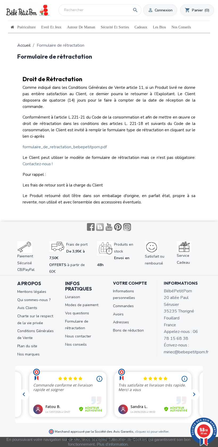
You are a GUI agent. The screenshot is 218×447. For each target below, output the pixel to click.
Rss (100, 227)
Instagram (127, 227)
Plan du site (27, 346)
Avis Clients (27, 307)
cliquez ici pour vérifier (152, 431)
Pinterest (118, 227)
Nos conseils (76, 344)
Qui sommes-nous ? (34, 299)
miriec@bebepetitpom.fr (186, 352)
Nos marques (28, 354)
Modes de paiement (81, 304)
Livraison (72, 297)
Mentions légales (31, 291)
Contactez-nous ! (38, 164)
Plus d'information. (113, 444)
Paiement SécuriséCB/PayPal (26, 263)
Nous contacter (78, 336)
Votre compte (130, 283)
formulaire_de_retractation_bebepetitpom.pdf (65, 147)
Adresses (121, 322)
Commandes (123, 306)
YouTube (109, 227)
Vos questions (77, 313)
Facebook (91, 227)
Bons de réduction (128, 330)
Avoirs (118, 314)
